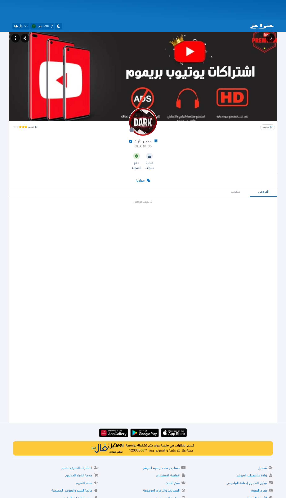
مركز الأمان (173, 483)
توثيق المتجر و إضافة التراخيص (247, 483)
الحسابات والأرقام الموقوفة (161, 491)
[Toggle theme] (58, 26)
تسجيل (262, 468)
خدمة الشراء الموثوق (78, 476)
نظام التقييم (84, 483)
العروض (263, 192)
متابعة (268, 127)
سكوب (235, 192)
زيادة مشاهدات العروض (251, 476)
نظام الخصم (259, 491)
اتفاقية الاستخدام (168, 476)
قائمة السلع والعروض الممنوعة (72, 491)
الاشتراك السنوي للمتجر (77, 468)
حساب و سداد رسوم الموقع (161, 468)
